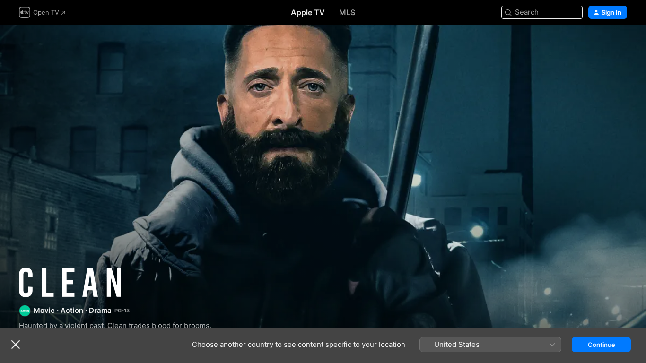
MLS (347, 12)
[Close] (15, 344)
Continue (601, 344)
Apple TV (308, 12)
